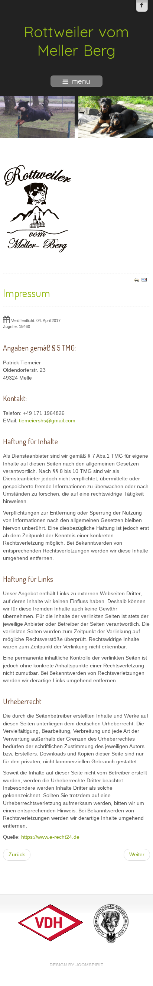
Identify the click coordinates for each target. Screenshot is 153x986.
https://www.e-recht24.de (50, 837)
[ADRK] (111, 922)
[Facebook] (142, 6)
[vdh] (50, 922)
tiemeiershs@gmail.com (47, 420)
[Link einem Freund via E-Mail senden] (144, 279)
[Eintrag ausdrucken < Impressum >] (137, 279)
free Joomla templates (76, 964)
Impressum (26, 293)
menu (81, 81)
